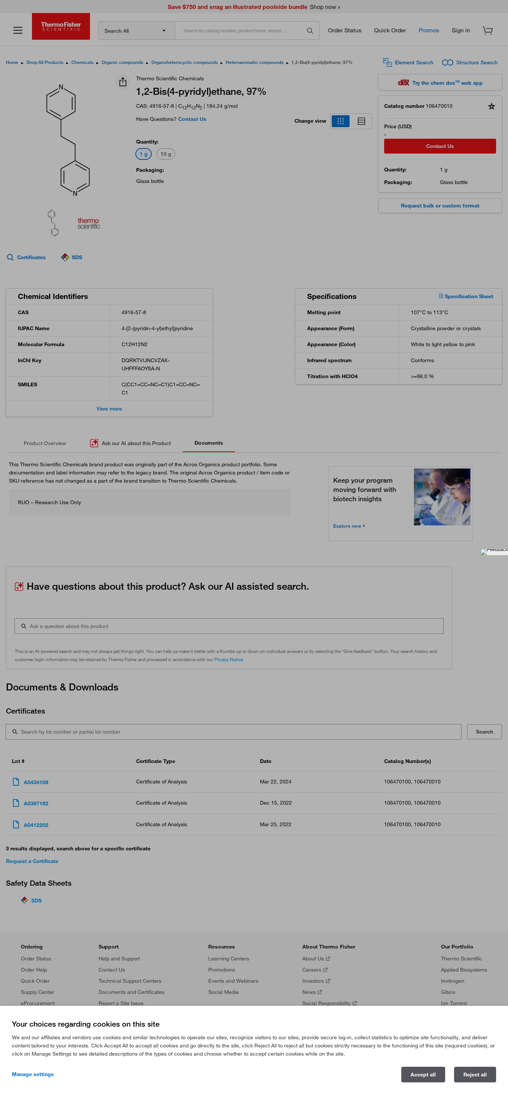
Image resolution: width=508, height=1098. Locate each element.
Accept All (423, 1074)
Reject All (475, 1074)
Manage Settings (33, 1074)
